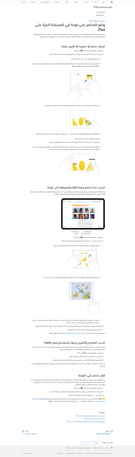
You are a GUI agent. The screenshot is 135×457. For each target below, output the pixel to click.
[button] (97, 21)
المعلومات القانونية (70, 453)
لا (85, 442)
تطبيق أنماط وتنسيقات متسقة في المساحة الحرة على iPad (85, 421)
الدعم (107, 447)
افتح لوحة (99, 54)
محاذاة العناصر (61, 333)
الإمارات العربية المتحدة (27, 453)
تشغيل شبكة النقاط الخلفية (76, 333)
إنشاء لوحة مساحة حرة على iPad (94, 418)
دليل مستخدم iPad (102, 7)
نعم (96, 442)
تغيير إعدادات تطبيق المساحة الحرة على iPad (90, 416)
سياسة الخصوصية (80, 453)
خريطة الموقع (61, 453)
